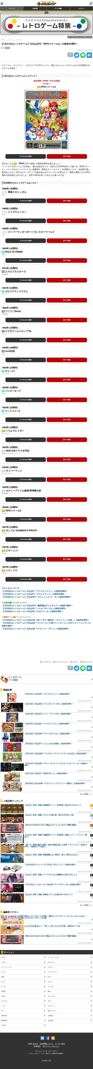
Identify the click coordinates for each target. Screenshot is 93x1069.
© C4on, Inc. (46, 1060)
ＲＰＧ (3, 957)
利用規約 (37, 1046)
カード (3, 981)
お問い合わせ (33, 1043)
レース (3, 972)
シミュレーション (53, 957)
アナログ (4, 1001)
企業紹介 (51, 1015)
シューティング (6, 967)
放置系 (3, 991)
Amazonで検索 (26, 156)
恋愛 (2, 977)
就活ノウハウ (52, 1011)
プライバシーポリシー (50, 1046)
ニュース (12, 8)
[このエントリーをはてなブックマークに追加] (89, 57)
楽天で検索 (66, 156)
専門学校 (4, 1015)
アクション (51, 962)
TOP (2, 40)
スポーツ (51, 967)
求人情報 (51, 1020)
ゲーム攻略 (58, 8)
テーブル (51, 986)
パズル (3, 962)
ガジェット (51, 1006)
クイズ (3, 986)
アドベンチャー (53, 972)
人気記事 (35, 8)
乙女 (49, 977)
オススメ (81, 8)
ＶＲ (2, 1011)
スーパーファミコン (61, 662)
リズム (50, 981)
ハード (3, 1006)
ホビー (50, 1001)
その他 (3, 1025)
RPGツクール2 (87, 662)
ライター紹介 (60, 1043)
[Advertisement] (46, 647)
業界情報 (4, 1020)
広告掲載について (46, 1043)
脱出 (49, 991)
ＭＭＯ (3, 996)
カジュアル (51, 996)
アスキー (75, 662)
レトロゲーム (18, 40)
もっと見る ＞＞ (86, 794)
